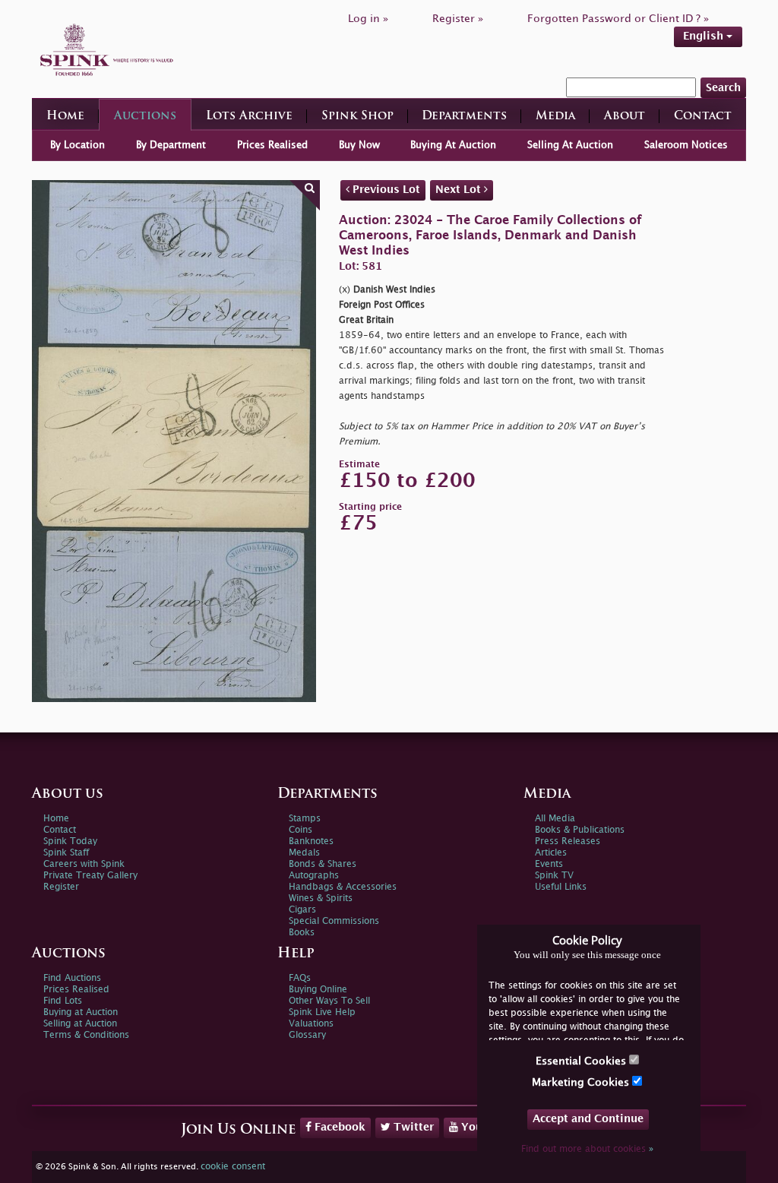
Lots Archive (249, 116)
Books (302, 932)
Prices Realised (272, 145)
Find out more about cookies (587, 1149)
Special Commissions (334, 921)
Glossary (307, 1035)
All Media (555, 818)
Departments (464, 116)
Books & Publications (580, 830)
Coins (300, 830)
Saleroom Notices (686, 145)
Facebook (338, 1127)
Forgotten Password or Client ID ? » (618, 19)
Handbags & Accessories (343, 887)
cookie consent (233, 1166)
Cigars (302, 910)
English (704, 36)
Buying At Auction (453, 145)
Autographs (314, 875)
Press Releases (567, 841)
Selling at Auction (80, 1024)
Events (549, 864)
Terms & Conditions (86, 1035)
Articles (551, 853)
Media (555, 116)
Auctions (145, 116)
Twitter (412, 1127)
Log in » (368, 19)
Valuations (311, 1024)
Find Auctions (72, 978)
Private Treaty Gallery (90, 875)
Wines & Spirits (321, 898)
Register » (457, 19)
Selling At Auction (570, 145)
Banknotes (311, 841)
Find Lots (62, 1001)
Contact (703, 116)
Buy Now (359, 145)
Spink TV (554, 875)
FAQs (300, 978)
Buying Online (318, 989)
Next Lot (459, 190)
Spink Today (70, 841)
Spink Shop (357, 116)
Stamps (305, 818)
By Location (77, 145)
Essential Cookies (582, 1061)
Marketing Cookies (582, 1082)
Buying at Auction (80, 1012)
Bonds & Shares (322, 864)
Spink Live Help (322, 1012)
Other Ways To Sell (329, 1001)
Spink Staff (66, 853)
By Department (171, 145)
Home (65, 116)
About (624, 116)
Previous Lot (384, 190)
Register (61, 887)
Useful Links (561, 887)
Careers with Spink (84, 864)
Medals (304, 853)
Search (723, 88)
